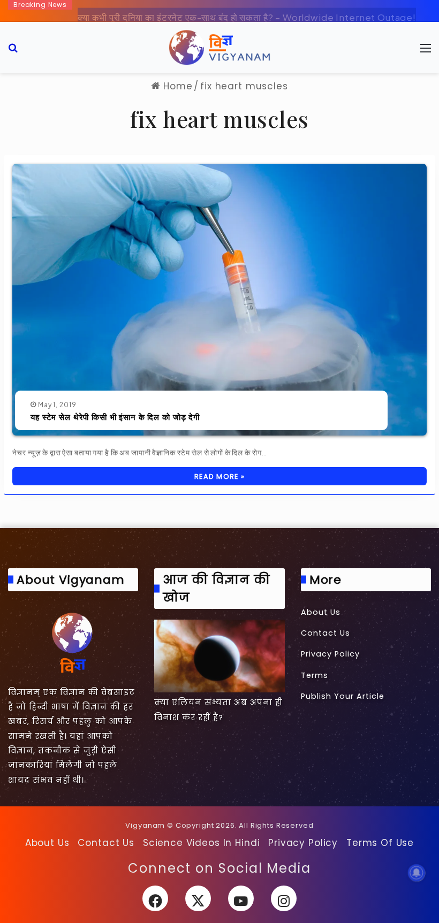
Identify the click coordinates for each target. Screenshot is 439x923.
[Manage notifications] (416, 872)
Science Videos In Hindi (201, 842)
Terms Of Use (380, 842)
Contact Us (325, 633)
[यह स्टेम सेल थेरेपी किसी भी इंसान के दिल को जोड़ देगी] (219, 300)
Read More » (219, 476)
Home (176, 86)
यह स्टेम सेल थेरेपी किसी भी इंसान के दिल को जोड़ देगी (115, 416)
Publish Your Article (342, 696)
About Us (320, 612)
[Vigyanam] (219, 47)
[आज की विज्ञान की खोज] (219, 656)
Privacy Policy (330, 654)
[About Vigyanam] (73, 642)
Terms (314, 675)
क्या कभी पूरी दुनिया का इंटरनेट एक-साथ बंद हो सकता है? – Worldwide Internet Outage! (247, 9)
